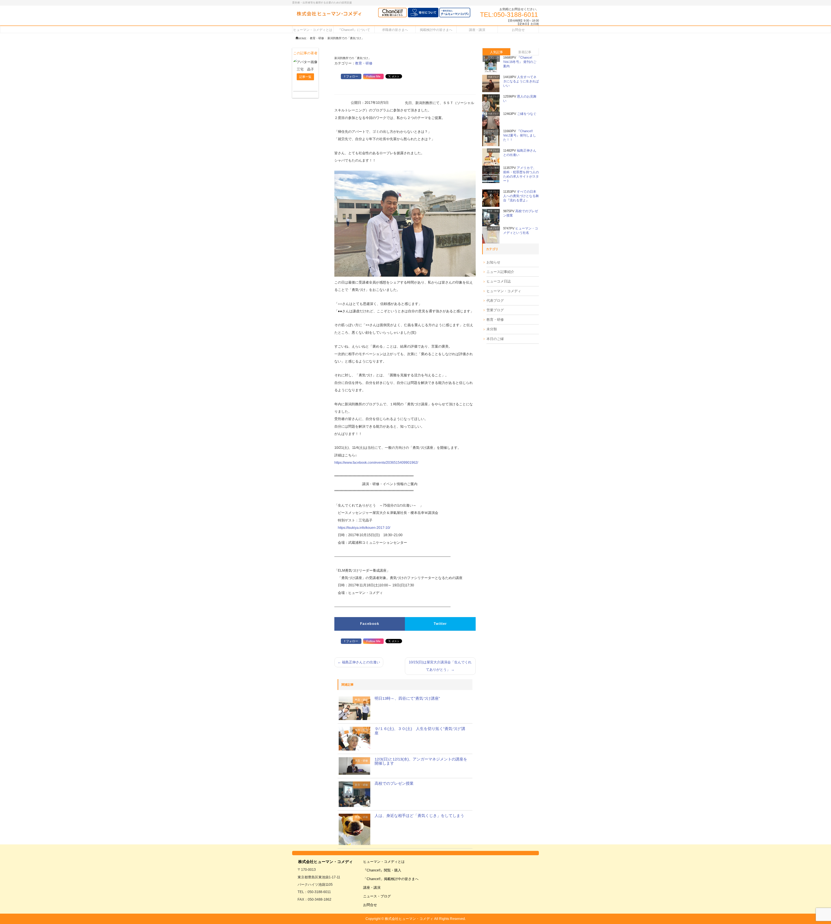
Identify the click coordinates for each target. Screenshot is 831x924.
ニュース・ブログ (377, 896)
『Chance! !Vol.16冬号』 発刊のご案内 (519, 62)
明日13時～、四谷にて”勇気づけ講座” (407, 698)
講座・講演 (371, 887)
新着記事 (524, 52)
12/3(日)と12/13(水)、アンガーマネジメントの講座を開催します (421, 761)
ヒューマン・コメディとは (384, 861)
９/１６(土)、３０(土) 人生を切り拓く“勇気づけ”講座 (420, 731)
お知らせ (493, 262)
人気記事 (496, 52)
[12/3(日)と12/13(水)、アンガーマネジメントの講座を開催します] (354, 766)
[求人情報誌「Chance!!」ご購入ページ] (392, 12)
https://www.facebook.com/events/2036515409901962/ (376, 462)
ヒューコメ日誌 (498, 281)
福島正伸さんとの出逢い (359, 662)
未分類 (491, 329)
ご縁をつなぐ (526, 114)
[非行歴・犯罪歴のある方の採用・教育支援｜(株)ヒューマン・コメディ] (328, 14)
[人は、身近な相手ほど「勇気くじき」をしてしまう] (354, 829)
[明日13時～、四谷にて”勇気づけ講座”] (354, 708)
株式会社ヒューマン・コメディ (325, 862)
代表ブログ (493, 77)
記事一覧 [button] (305, 77)
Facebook (369, 624)
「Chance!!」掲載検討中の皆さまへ (391, 879)
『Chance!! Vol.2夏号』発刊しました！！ (519, 135)
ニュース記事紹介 (491, 169)
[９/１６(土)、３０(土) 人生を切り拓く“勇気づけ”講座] (354, 738)
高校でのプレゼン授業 (394, 783)
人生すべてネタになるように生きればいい (521, 81)
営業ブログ (495, 310)
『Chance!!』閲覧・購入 (382, 870)
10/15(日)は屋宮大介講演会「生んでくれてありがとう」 (440, 665)
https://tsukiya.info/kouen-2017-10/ (364, 527)
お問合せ (370, 905)
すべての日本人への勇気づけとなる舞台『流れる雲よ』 (521, 196)
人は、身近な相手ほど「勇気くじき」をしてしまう (419, 815)
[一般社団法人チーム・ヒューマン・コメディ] (454, 12)
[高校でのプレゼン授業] (354, 794)
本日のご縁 (495, 339)
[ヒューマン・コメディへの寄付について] (423, 12)
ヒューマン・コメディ (491, 58)
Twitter (440, 624)
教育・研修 (363, 63)
